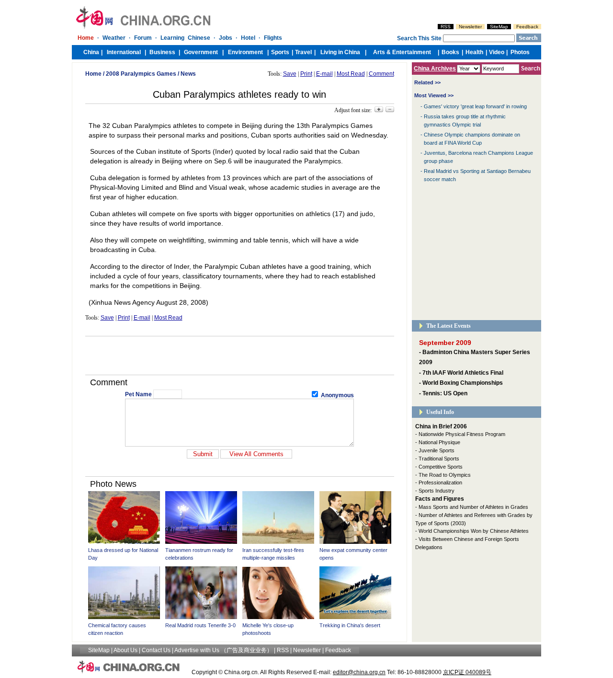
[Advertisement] (239, 355)
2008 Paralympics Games (141, 73)
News (188, 73)
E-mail (324, 73)
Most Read (351, 73)
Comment (381, 73)
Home (93, 73)
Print (306, 73)
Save (289, 73)
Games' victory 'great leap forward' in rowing (475, 106)
